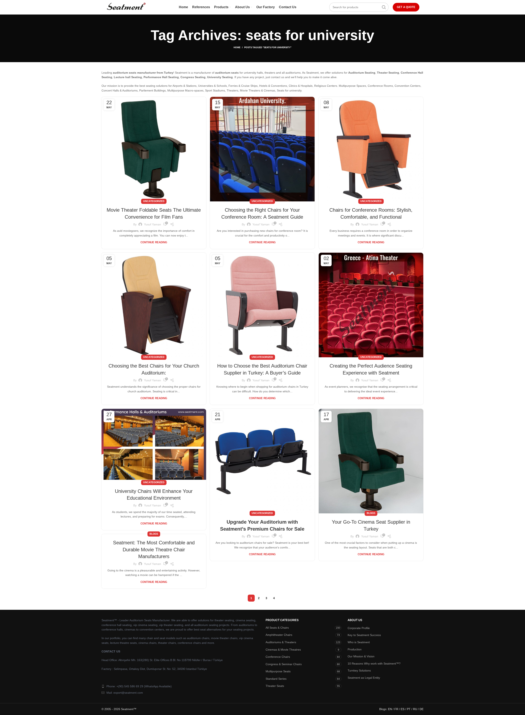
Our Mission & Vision (361, 656)
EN (390, 709)
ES (402, 709)
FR (396, 709)
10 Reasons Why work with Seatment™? (374, 663)
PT (409, 709)
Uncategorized (153, 201)
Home (237, 47)
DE (421, 709)
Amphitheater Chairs (279, 634)
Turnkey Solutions (359, 670)
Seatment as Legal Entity (364, 677)
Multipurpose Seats (278, 671)
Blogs (371, 513)
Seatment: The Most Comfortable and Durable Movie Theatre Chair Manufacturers (154, 549)
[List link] (180, 686)
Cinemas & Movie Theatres (283, 649)
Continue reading (153, 242)
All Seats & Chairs (277, 627)
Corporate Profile (359, 628)
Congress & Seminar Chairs (284, 664)
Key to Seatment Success (364, 635)
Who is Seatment (359, 642)
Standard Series (276, 678)
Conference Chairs (278, 656)
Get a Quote (406, 7)
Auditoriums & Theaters (281, 642)
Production (355, 649)
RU (415, 709)
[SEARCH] (384, 7)
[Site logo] (126, 7)
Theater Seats (275, 686)
